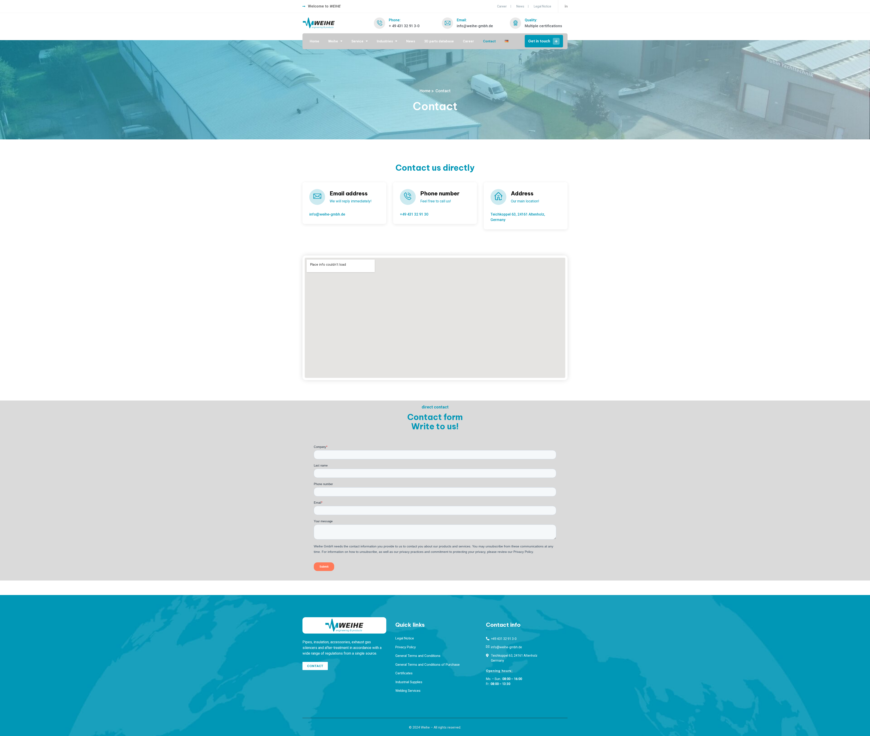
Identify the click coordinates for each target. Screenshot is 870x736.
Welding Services (407, 691)
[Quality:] (515, 23)
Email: (462, 20)
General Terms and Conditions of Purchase (427, 665)
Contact (489, 41)
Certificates (404, 673)
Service (357, 41)
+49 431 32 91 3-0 (504, 639)
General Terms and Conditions (417, 656)
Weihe (333, 41)
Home (314, 41)
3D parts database (439, 41)
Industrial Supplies (408, 682)
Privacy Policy (405, 647)
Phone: (395, 20)
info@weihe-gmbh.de (506, 647)
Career (502, 6)
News (520, 6)
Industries (385, 41)
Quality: (531, 20)
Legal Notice (542, 6)
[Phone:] (379, 23)
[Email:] (447, 23)
